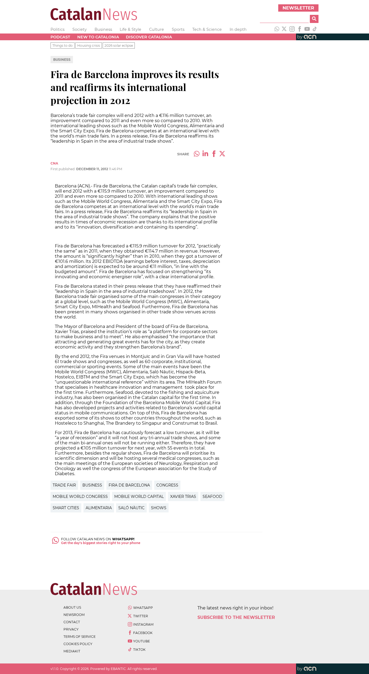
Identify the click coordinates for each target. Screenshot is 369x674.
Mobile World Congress (80, 496)
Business (103, 29)
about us (72, 607)
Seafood (212, 496)
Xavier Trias (183, 496)
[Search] (314, 19)
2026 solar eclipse (119, 45)
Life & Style (130, 29)
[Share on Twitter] (222, 154)
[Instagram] (292, 29)
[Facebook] (299, 29)
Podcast (60, 37)
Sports (178, 29)
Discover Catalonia (149, 37)
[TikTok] (314, 29)
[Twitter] (284, 29)
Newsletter (298, 8)
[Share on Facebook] (214, 154)
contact (71, 622)
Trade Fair (64, 485)
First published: (63, 169)
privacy (71, 629)
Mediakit (71, 651)
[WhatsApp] (277, 29)
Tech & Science (207, 29)
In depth (238, 29)
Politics (58, 29)
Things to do (62, 45)
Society (79, 29)
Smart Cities (66, 507)
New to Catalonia (98, 37)
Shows (158, 507)
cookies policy (77, 644)
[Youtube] (307, 29)
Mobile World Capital (139, 496)
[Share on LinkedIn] (205, 154)
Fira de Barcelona (129, 485)
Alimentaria (99, 507)
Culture (156, 29)
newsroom (74, 615)
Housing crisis (88, 45)
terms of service (79, 637)
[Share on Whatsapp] (196, 154)
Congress (167, 485)
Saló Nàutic (131, 507)
